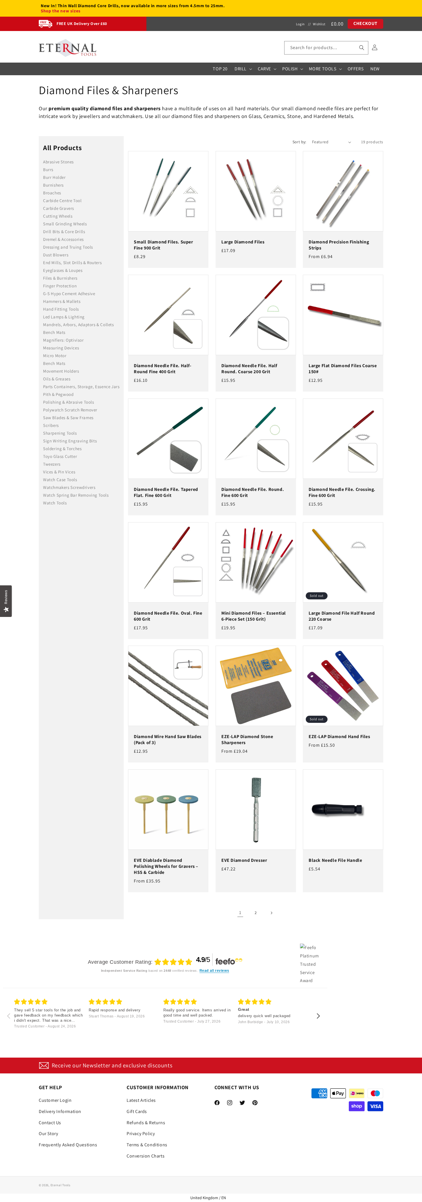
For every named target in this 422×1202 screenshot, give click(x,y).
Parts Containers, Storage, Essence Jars (81, 386)
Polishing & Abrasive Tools (68, 402)
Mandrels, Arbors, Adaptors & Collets (78, 324)
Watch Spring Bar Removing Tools (76, 495)
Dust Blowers (55, 255)
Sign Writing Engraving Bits (70, 441)
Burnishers (53, 185)
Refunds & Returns (146, 1123)
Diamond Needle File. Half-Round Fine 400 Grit (162, 369)
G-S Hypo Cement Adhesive (69, 293)
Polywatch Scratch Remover (70, 410)
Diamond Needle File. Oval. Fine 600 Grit (168, 616)
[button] (326, 48)
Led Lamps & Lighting (64, 317)
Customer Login (55, 1100)
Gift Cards (137, 1111)
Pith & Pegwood (58, 394)
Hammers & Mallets (61, 301)
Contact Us (50, 1123)
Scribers (51, 425)
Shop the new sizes (61, 10)
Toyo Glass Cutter (60, 456)
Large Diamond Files (242, 242)
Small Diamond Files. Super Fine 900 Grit (163, 245)
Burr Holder (54, 177)
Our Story (48, 1134)
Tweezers (52, 464)
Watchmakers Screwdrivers (69, 487)
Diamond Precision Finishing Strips (339, 245)
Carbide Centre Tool (62, 200)
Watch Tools (55, 503)
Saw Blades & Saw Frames (68, 417)
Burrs (48, 169)
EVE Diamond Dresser (244, 860)
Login (300, 24)
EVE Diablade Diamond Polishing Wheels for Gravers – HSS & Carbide (166, 866)
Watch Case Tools (60, 479)
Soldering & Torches (62, 448)
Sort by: (299, 141)
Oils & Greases (56, 379)
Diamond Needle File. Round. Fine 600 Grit (252, 492)
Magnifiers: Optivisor (63, 340)
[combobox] (326, 47)
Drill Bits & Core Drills (64, 231)
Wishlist (319, 24)
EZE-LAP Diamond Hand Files (339, 737)
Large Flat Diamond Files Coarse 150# (343, 369)
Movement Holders (61, 371)
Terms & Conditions (147, 1145)
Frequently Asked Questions (68, 1145)
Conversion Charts (145, 1156)
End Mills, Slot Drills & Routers (72, 262)
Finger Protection (60, 286)
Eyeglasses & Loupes (62, 270)
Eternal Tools (61, 1185)
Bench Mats (54, 332)
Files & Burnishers (60, 278)
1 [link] (240, 912)
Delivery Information (60, 1111)
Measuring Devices (61, 348)
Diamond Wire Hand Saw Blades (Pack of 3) (168, 740)
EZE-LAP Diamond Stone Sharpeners (247, 740)
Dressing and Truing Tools (68, 247)
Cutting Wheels (57, 216)
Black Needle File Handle (335, 860)
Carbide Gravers (58, 208)
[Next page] (271, 913)
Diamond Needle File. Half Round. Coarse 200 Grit (249, 369)
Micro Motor (55, 355)
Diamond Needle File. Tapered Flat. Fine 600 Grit (166, 492)
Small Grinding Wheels (65, 224)
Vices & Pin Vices (59, 472)
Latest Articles (141, 1100)
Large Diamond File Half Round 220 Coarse (342, 616)
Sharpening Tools (60, 433)
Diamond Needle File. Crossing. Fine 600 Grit (342, 492)
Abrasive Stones (58, 161)
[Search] (361, 47)
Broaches (52, 193)
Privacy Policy (141, 1134)
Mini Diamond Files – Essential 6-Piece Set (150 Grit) (253, 616)
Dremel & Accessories (63, 239)
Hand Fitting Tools (61, 309)
